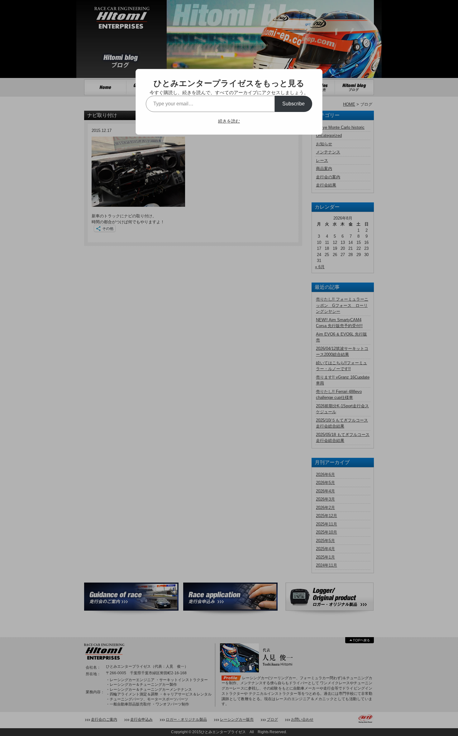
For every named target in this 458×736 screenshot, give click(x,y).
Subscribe (293, 103)
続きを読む (229, 121)
